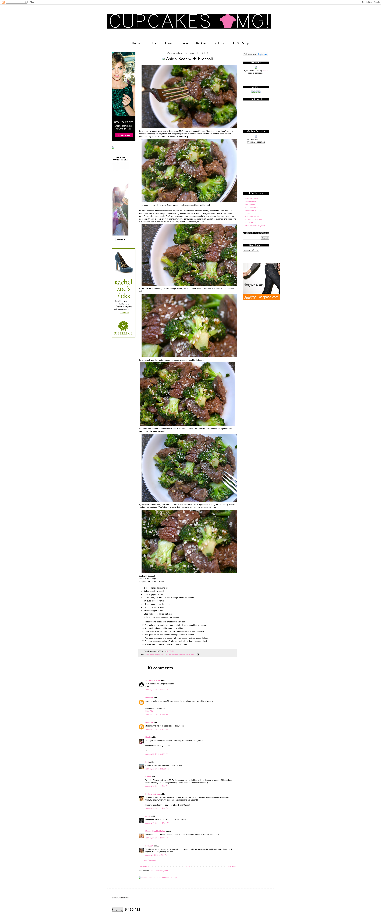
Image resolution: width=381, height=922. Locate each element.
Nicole (148, 737)
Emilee (148, 777)
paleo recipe (183, 654)
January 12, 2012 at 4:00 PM (156, 714)
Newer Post (144, 866)
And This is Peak (251, 207)
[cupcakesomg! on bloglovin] (255, 56)
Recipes (201, 43)
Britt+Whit (149, 711)
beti (147, 762)
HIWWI (184, 43)
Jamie (148, 816)
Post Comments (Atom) (159, 871)
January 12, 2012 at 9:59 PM (156, 754)
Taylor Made (250, 205)
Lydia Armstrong (152, 794)
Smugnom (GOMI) (252, 217)
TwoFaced (219, 43)
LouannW (149, 846)
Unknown (149, 698)
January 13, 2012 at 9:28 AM (156, 786)
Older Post (231, 866)
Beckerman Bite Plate (253, 220)
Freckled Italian (251, 201)
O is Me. (248, 214)
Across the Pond (251, 223)
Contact (152, 43)
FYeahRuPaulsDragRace (255, 226)
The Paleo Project (252, 198)
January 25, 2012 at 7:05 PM (156, 838)
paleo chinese (173, 654)
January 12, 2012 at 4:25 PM (156, 729)
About (168, 43)
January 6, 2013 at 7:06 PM (156, 855)
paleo (147, 654)
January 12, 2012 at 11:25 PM (157, 769)
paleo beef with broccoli (158, 654)
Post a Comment (149, 860)
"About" (266, 71)
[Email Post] (197, 654)
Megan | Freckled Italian (155, 831)
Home (136, 43)
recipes (191, 654)
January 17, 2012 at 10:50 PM (157, 823)
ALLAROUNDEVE (152, 680)
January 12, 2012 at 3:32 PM (156, 690)
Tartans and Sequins (253, 211)
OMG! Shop (241, 43)
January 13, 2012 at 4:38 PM (156, 808)
